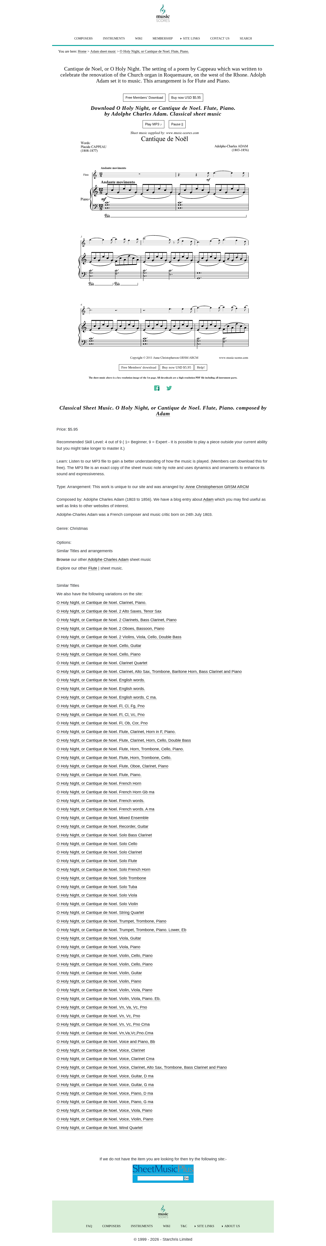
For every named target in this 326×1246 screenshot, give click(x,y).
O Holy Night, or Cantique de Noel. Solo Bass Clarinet (104, 835)
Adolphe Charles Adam (108, 559)
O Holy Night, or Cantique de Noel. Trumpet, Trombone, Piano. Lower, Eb (121, 930)
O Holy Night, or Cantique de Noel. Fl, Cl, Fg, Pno (101, 706)
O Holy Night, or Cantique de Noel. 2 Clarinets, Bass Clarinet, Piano (117, 620)
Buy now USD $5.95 (186, 97)
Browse (63, 559)
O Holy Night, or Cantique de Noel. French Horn (99, 783)
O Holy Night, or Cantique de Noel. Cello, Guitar (99, 645)
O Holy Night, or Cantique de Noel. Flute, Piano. (99, 775)
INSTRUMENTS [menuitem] (114, 38)
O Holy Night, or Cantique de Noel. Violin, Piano (99, 981)
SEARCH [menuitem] (246, 38)
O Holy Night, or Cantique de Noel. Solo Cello (97, 844)
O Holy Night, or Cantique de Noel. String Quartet (100, 912)
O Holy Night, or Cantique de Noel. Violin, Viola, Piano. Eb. (109, 998)
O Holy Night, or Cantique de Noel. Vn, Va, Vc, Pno (102, 1007)
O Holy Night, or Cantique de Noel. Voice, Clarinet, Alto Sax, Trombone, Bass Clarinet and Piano (142, 1067)
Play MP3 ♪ (153, 124)
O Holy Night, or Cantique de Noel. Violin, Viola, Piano (104, 990)
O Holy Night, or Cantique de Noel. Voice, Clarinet (101, 1050)
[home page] (163, 13)
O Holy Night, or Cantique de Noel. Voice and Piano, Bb (106, 1041)
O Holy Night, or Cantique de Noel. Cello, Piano (99, 654)
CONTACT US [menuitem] (220, 38)
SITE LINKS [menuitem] (191, 38)
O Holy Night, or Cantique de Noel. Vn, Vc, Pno (98, 1016)
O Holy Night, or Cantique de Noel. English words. (101, 680)
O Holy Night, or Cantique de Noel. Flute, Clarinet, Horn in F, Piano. (116, 731)
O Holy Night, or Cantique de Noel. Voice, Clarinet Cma (105, 1059)
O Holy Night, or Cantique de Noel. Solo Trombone (101, 878)
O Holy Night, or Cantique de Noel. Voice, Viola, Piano (104, 1110)
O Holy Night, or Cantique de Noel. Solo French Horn (103, 869)
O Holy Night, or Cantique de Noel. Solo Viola (97, 895)
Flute (92, 568)
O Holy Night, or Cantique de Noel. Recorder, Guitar (102, 826)
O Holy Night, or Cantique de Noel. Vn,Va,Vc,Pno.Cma (105, 1033)
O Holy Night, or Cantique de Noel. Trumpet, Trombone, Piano (111, 921)
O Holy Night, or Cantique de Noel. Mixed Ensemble (103, 818)
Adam (163, 413)
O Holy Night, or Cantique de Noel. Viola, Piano (98, 947)
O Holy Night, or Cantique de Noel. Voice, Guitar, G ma (105, 1084)
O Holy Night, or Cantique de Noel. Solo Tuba (97, 887)
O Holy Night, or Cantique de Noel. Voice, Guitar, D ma (105, 1076)
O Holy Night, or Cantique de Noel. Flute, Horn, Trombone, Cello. (114, 757)
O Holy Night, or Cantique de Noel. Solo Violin (97, 904)
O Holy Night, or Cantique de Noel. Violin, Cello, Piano (105, 955)
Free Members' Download (144, 97)
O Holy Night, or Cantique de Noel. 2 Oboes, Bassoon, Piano (110, 628)
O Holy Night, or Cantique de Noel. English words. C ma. (107, 697)
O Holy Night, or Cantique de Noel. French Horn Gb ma (105, 792)
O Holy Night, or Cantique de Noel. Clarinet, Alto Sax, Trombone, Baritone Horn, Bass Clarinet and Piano (149, 671)
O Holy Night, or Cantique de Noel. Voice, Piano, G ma (105, 1102)
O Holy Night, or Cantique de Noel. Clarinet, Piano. (101, 602)
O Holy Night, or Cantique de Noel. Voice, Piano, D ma (105, 1093)
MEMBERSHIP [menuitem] (163, 38)
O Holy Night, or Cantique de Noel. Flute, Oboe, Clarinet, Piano (112, 766)
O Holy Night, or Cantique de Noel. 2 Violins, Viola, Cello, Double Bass (119, 637)
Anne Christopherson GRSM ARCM (217, 487)
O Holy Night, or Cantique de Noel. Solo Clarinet (99, 852)
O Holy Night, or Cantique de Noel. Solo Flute (97, 861)
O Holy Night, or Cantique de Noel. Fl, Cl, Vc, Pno (101, 714)
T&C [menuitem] (184, 1226)
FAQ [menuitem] (89, 1226)
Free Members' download (138, 367)
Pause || (177, 124)
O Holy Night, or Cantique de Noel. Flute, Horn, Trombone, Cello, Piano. (120, 749)
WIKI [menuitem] (138, 38)
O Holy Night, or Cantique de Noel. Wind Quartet (100, 1128)
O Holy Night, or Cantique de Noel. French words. (100, 800)
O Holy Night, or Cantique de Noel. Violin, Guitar (99, 973)
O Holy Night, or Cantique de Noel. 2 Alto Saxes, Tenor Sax (109, 611)
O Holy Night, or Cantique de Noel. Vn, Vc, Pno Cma (103, 1024)
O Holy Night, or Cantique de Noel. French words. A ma (105, 809)
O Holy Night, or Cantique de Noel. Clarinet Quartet (102, 663)
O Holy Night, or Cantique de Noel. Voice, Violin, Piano (105, 1119)
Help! (201, 367)
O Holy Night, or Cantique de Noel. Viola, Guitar (99, 938)
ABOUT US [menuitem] (232, 1226)
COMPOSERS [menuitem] (83, 38)
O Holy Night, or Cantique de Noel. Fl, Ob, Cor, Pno (102, 723)
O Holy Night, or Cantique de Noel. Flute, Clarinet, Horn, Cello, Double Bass (124, 740)
